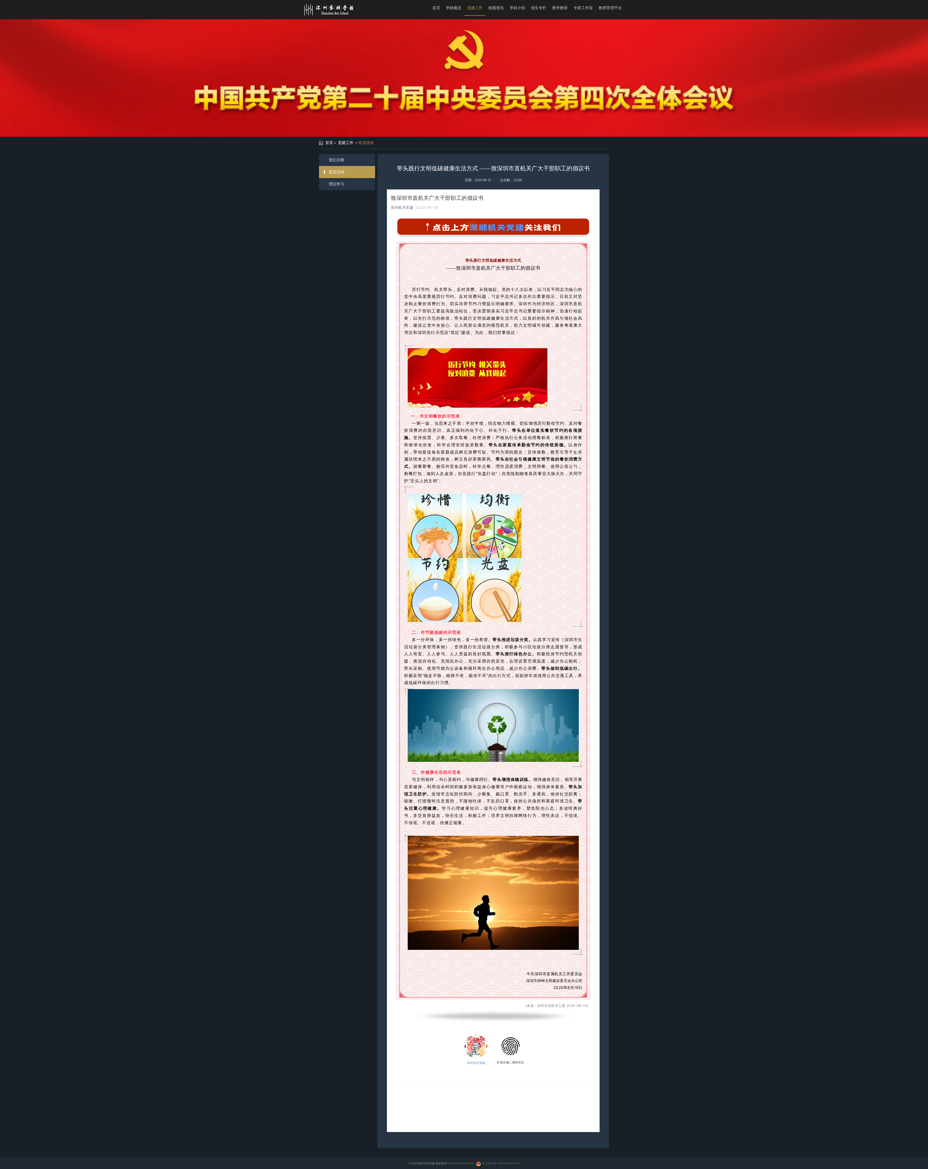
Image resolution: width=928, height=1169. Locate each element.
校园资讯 (496, 8)
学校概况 (453, 8)
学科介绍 (517, 8)
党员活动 (366, 143)
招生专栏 (538, 8)
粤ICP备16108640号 (461, 1163)
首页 (436, 8)
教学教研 (560, 8)
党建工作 (475, 8)
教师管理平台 (610, 8)
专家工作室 (583, 8)
